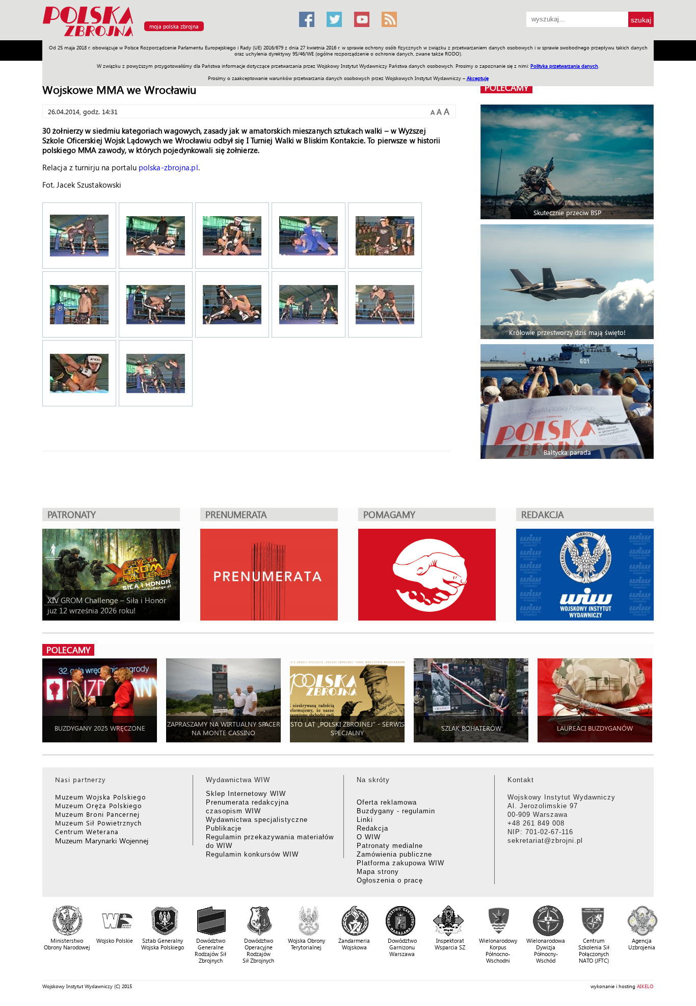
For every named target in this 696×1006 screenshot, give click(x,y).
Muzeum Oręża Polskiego (98, 805)
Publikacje (224, 828)
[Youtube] (361, 19)
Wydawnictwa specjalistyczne (257, 819)
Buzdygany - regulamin (396, 811)
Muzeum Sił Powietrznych (98, 822)
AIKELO (645, 986)
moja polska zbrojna (174, 26)
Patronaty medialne (390, 845)
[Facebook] (306, 19)
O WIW (369, 837)
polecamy (506, 87)
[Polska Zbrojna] (164, 36)
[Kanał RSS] (389, 19)
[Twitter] (334, 19)
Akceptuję (478, 78)
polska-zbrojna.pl (168, 167)
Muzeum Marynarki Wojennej (102, 840)
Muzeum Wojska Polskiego (100, 796)
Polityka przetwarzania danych (564, 66)
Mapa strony (378, 871)
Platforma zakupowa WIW (400, 863)
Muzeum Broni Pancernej (97, 814)
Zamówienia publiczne (394, 854)
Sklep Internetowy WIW (246, 793)
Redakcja (372, 828)
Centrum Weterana (87, 831)
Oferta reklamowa (387, 802)
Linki (365, 819)
